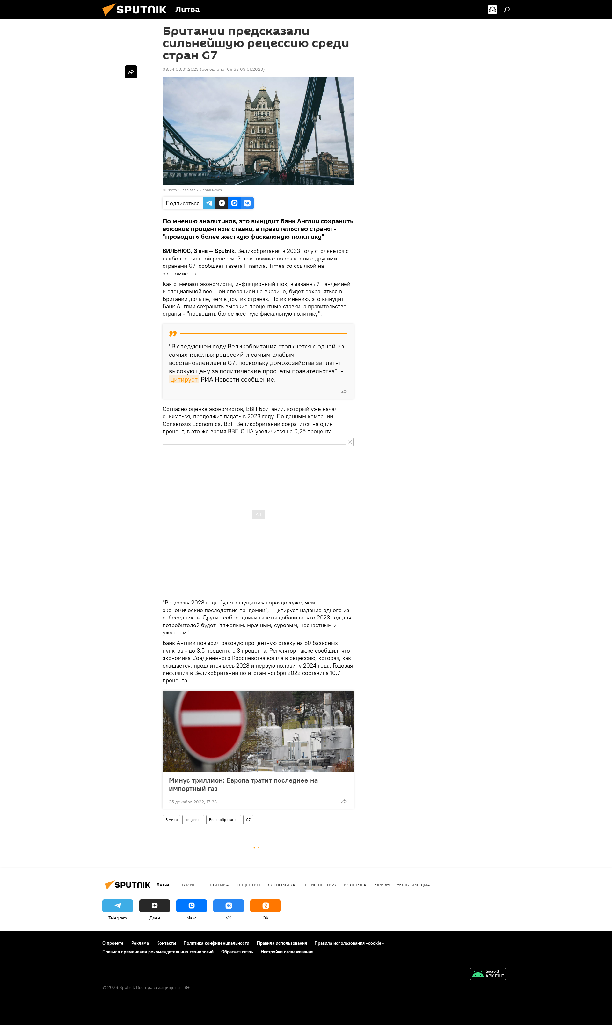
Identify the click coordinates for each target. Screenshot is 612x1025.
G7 (248, 819)
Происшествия (320, 885)
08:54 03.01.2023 (181, 69)
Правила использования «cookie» (349, 943)
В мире (171, 819)
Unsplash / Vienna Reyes (201, 189)
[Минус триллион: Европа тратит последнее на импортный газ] (258, 731)
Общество (247, 885)
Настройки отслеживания (287, 952)
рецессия (193, 819)
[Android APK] (488, 975)
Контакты (166, 943)
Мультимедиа (413, 885)
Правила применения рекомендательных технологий (158, 952)
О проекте (113, 943)
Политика (216, 885)
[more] (344, 391)
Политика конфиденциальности (216, 943)
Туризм (381, 885)
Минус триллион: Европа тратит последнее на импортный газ (243, 784)
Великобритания (223, 819)
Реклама (140, 943)
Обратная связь (237, 952)
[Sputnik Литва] (137, 17)
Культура (355, 885)
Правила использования (282, 943)
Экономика (280, 885)
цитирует (184, 379)
